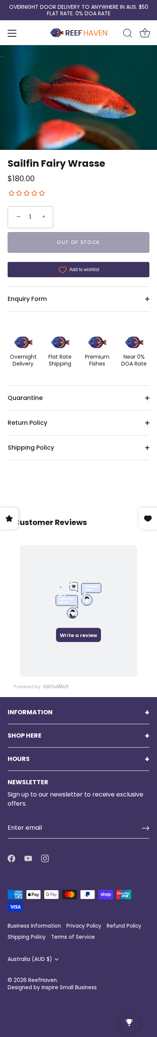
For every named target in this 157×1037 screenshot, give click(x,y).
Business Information (34, 926)
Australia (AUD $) (30, 959)
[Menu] (12, 33)
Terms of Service (73, 937)
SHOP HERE (25, 736)
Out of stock (78, 242)
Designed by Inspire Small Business (52, 987)
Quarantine (25, 397)
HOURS (19, 759)
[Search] (127, 34)
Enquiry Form (27, 298)
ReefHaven (42, 980)
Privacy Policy (83, 926)
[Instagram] (45, 858)
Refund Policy (124, 926)
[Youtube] (28, 858)
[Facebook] (11, 858)
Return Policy (27, 422)
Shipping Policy (31, 447)
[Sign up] (145, 828)
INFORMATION (30, 712)
